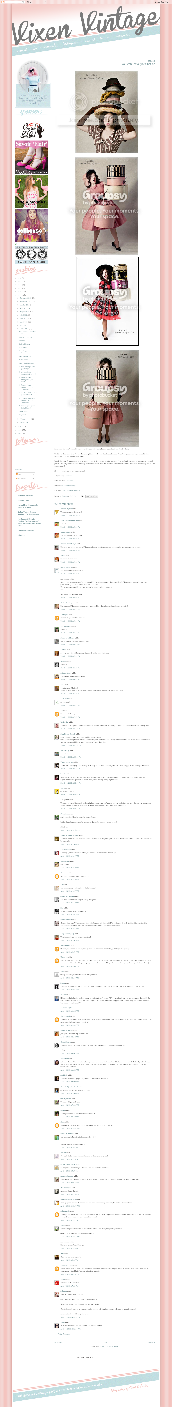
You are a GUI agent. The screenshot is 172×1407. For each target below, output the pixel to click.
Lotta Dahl (64, 698)
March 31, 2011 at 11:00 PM (70, 783)
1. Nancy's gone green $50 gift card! (27, 406)
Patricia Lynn (65, 626)
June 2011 (24, 318)
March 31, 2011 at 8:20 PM (70, 644)
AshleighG (64, 614)
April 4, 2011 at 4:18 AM (69, 1274)
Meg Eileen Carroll (67, 734)
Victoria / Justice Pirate (69, 1086)
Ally (62, 884)
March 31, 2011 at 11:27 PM (70, 808)
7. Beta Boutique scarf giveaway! (27, 367)
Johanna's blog (23, 500)
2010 (20, 426)
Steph (62, 983)
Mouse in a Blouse (67, 637)
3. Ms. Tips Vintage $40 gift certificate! (28, 393)
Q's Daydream (65, 1098)
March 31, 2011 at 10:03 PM (70, 745)
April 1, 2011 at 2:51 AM (69, 914)
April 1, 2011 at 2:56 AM (69, 928)
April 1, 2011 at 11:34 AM (70, 1128)
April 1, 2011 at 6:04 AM (69, 1053)
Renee (62, 1279)
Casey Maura (65, 1042)
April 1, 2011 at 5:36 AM (69, 1011)
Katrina (63, 649)
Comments (22, 478)
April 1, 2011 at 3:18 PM (69, 1159)
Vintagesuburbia (66, 762)
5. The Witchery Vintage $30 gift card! (26, 379)
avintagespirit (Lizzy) (68, 1199)
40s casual (23, 347)
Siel (61, 907)
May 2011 (24, 322)
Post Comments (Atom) (109, 1346)
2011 (20, 295)
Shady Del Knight (67, 896)
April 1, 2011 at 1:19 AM (69, 867)
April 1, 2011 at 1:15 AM (69, 856)
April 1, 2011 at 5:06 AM (69, 966)
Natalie (63, 661)
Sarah (62, 773)
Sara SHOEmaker (67, 1133)
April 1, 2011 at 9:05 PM (69, 1171)
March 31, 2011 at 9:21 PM (70, 705)
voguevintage (65, 532)
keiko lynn (21, 535)
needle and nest (66, 567)
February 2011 (25, 419)
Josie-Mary (64, 750)
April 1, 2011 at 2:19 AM (69, 903)
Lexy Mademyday (67, 933)
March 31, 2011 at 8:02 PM (70, 527)
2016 (20, 278)
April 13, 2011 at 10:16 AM (70, 1329)
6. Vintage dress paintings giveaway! (27, 373)
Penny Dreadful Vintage (69, 835)
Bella (62, 684)
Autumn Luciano (66, 1176)
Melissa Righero (66, 508)
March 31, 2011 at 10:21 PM (70, 768)
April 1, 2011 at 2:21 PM (69, 1147)
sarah (62, 1110)
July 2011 (23, 315)
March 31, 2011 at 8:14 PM (70, 621)
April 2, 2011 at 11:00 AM (70, 1206)
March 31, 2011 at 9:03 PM (70, 693)
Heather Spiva (65, 1187)
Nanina (63, 994)
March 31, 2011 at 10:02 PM (70, 729)
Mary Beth (64, 1058)
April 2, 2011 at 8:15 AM (69, 1182)
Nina (62, 1121)
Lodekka (22, 340)
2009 (20, 430)
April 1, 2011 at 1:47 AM (69, 891)
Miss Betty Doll (66, 1265)
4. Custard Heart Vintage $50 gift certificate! (26, 387)
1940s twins (23, 359)
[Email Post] (82, 496)
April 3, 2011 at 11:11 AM (70, 1236)
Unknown (63, 872)
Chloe (62, 1225)
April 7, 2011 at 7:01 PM (69, 1286)
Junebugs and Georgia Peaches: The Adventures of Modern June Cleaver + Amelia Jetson (29, 522)
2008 (20, 433)
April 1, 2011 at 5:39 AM (69, 1025)
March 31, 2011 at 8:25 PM (70, 656)
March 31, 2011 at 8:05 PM (70, 538)
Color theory (23, 411)
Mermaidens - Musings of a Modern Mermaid (28, 506)
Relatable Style (66, 1007)
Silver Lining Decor (68, 1164)
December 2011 (26, 298)
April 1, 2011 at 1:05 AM (69, 844)
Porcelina (64, 813)
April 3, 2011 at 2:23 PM (69, 1248)
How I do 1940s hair (26, 363)
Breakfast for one (25, 356)
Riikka (63, 555)
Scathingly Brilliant (25, 495)
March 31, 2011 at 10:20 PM (70, 757)
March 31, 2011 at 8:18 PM (70, 632)
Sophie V (63, 1075)
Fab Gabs (69, 480)
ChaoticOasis (65, 1016)
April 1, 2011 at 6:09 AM (69, 1081)
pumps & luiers (66, 1030)
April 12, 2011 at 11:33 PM (70, 1317)
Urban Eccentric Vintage (71, 490)
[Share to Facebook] (94, 496)
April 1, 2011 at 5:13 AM (69, 978)
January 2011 (25, 422)
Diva (62, 1253)
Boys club (22, 414)
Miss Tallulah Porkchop (69, 520)
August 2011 (25, 311)
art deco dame (65, 673)
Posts (20, 474)
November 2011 (26, 301)
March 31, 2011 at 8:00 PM (70, 515)
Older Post (151, 1342)
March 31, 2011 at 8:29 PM (70, 668)
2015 (20, 281)
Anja (62, 971)
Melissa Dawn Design (68, 543)
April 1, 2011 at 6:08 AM (69, 1070)
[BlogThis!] (89, 496)
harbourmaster (66, 919)
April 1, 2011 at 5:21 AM (69, 989)
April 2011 (24, 325)
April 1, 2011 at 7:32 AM (69, 1105)
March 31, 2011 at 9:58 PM (70, 717)
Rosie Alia (64, 722)
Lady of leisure (24, 344)
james (62, 788)
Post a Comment (64, 1334)
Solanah (63, 1291)
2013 (20, 288)
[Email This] (86, 496)
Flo (61, 710)
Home (105, 1342)
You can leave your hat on (27, 332)
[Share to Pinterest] (97, 496)
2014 (20, 285)
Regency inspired (25, 337)
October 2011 (25, 305)
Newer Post (58, 1342)
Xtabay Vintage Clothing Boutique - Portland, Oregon (28, 513)
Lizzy (62, 1322)
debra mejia (65, 1211)
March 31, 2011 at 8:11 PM (70, 609)
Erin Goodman (66, 849)
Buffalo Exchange (69, 485)
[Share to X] (92, 496)
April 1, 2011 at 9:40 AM (69, 1116)
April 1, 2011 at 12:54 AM (70, 830)
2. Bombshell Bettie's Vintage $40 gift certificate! (27, 400)
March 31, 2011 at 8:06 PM (70, 562)
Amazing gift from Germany (25, 352)
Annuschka (64, 861)
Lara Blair (68, 475)
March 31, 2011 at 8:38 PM (70, 679)
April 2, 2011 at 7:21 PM (69, 1220)
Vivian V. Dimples (67, 602)
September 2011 (26, 308)
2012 (20, 291)
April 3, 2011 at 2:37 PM (69, 1260)
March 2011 (24, 328)
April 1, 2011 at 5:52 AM (69, 1037)
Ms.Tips (63, 1152)
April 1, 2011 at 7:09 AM (69, 1093)
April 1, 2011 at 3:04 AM (69, 940)
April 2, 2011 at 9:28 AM (69, 1194)
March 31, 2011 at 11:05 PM (70, 794)
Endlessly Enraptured (26, 530)
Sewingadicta (65, 945)
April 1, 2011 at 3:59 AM (69, 952)
